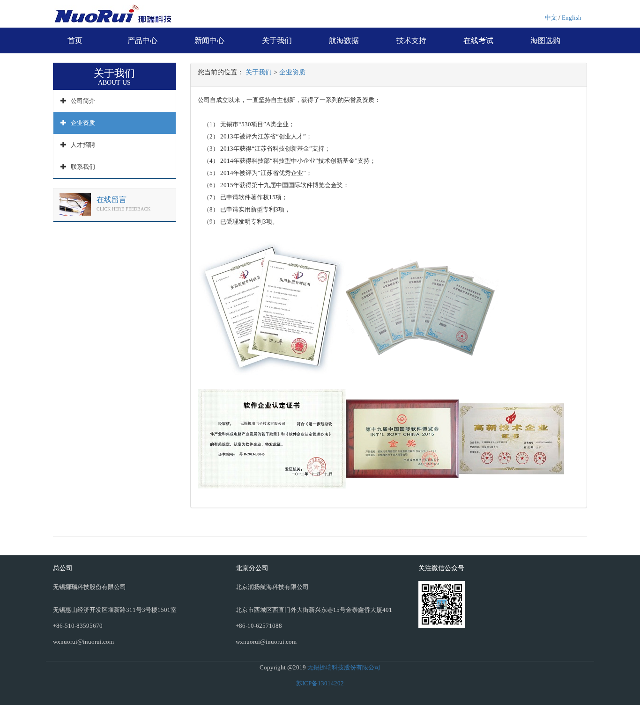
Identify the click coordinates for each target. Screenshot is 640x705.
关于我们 (277, 40)
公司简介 (83, 100)
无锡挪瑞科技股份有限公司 (343, 667)
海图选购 (545, 40)
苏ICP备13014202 (320, 683)
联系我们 (83, 166)
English (571, 17)
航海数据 (344, 40)
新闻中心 (209, 40)
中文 (551, 17)
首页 (74, 40)
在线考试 (478, 40)
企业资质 (83, 122)
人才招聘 (83, 144)
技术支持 (411, 40)
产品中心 (142, 40)
